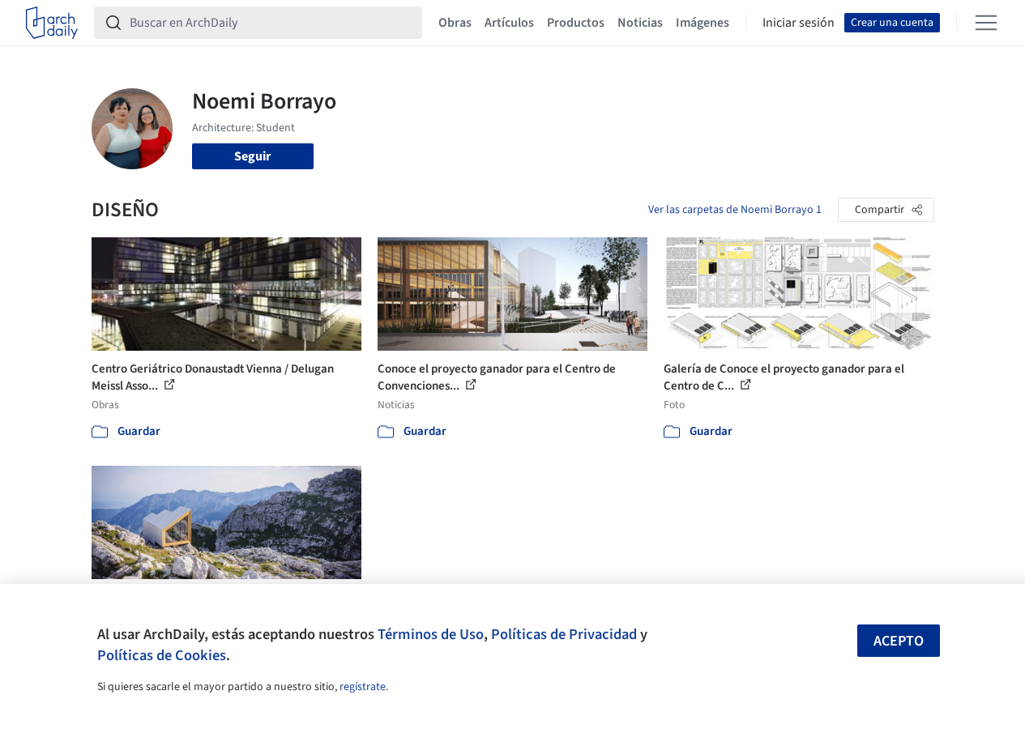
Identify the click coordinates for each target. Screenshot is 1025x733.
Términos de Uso (431, 634)
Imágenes (702, 23)
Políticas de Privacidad (564, 634)
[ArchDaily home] (52, 22)
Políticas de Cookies (161, 655)
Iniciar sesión (798, 23)
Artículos (509, 23)
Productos (575, 23)
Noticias (640, 23)
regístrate (363, 687)
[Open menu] (986, 23)
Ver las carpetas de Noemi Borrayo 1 (735, 209)
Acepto (898, 641)
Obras (455, 23)
